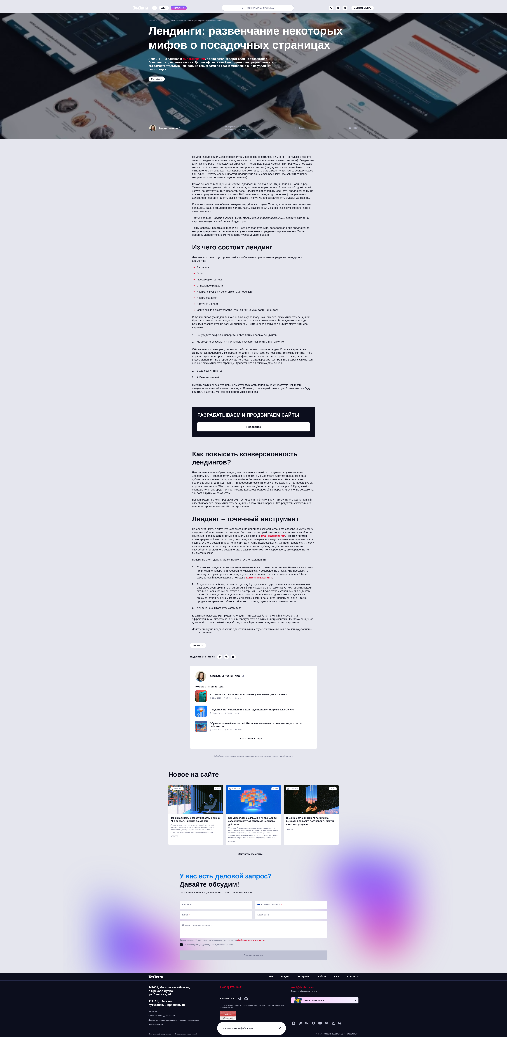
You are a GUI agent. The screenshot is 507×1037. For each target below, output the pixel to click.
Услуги (285, 976)
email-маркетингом (272, 535)
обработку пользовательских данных (251, 940)
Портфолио (303, 976)
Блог (336, 976)
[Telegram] (219, 656)
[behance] (326, 1023)
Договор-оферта (156, 1024)
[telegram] (344, 5)
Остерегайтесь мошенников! (186, 1034)
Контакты (352, 976)
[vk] (306, 1023)
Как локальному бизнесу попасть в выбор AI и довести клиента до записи (195, 819)
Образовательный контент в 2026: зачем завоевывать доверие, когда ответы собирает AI (256, 725)
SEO (237, 713)
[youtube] (320, 1023)
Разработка (198, 645)
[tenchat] (339, 1023)
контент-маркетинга (259, 577)
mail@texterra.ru (302, 987)
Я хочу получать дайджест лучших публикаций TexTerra (209, 945)
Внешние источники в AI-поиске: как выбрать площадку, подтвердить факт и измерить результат (310, 821)
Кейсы (322, 976)
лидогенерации (194, 59)
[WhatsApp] (233, 656)
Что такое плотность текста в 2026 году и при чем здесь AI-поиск (248, 694)
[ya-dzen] (313, 1023)
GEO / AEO (174, 836)
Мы (271, 976)
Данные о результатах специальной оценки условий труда (174, 1020)
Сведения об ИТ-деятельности (162, 1016)
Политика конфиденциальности (161, 1034)
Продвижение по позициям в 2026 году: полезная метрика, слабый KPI (252, 709)
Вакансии (153, 1011)
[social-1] (333, 1023)
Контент (238, 698)
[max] (338, 5)
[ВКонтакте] (226, 656)
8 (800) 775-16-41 (231, 987)
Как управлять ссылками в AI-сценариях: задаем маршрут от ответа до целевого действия (252, 821)
